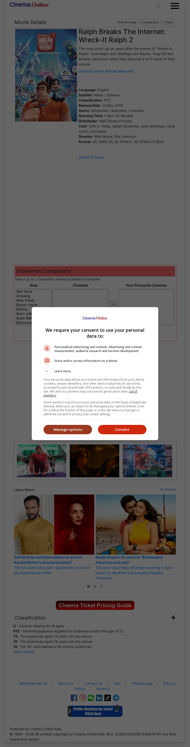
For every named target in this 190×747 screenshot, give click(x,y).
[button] (95, 371)
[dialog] (95, 373)
